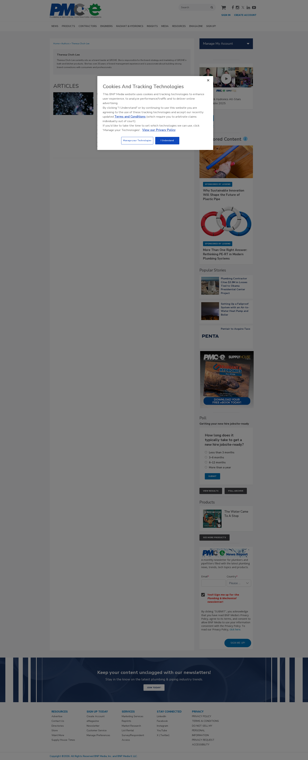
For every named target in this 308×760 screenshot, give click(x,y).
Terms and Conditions (130, 117)
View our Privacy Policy (159, 130)
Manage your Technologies (137, 140)
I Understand (167, 140)
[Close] (208, 80)
